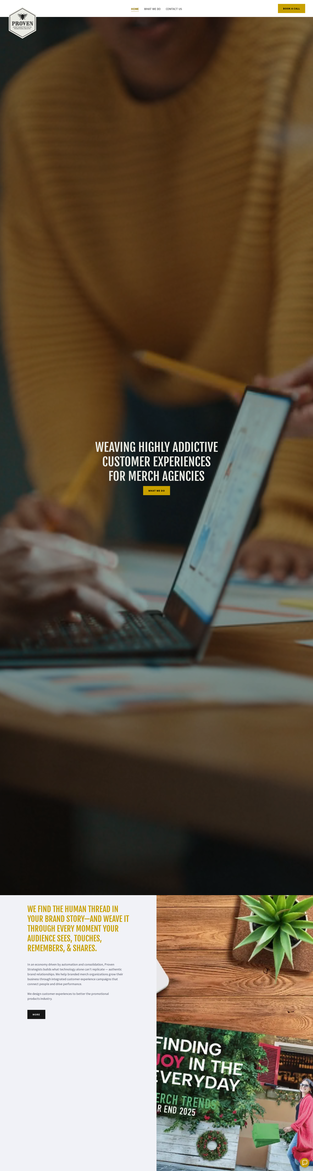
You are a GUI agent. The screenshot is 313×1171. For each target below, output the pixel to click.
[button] (304, 1162)
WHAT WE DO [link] (152, 9)
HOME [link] (135, 9)
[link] (22, 7)
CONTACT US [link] (174, 9)
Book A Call (291, 8)
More (36, 1014)
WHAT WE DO (156, 490)
